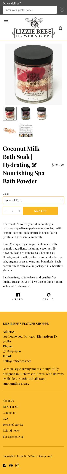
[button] (61, 10)
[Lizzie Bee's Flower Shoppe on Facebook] (5, 465)
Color (6, 193)
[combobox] (30, 10)
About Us (8, 400)
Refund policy (11, 430)
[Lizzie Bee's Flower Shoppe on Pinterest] (11, 465)
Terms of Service (13, 424)
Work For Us (10, 406)
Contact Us (9, 412)
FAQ (5, 418)
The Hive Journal (13, 436)
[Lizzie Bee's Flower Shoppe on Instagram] (17, 465)
